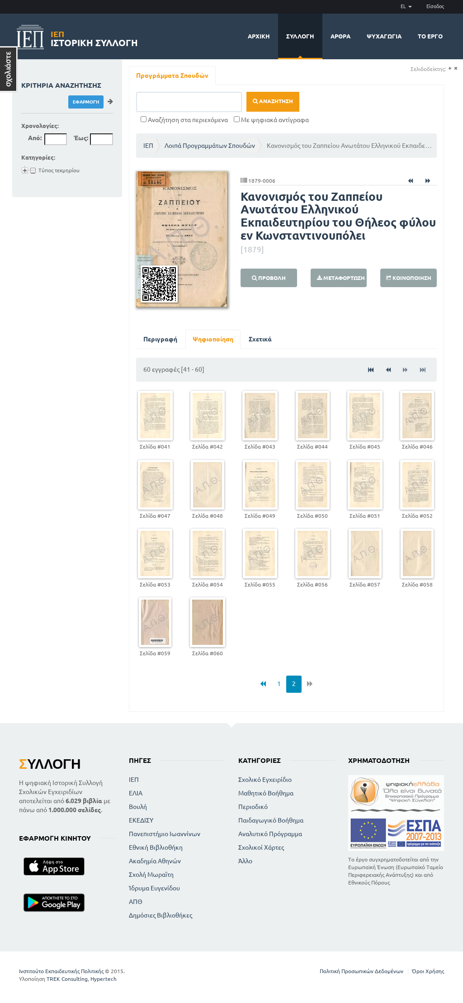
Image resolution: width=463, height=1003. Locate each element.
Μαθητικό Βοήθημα (265, 793)
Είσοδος (435, 6)
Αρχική (259, 36)
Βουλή (138, 806)
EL (404, 6)
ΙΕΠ (148, 145)
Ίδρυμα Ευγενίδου (154, 888)
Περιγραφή (160, 339)
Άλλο (245, 861)
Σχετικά (260, 339)
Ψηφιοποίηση (213, 339)
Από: (35, 138)
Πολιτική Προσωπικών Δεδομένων (361, 971)
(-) (456, 68)
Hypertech (103, 979)
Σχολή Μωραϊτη (151, 874)
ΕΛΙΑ (135, 793)
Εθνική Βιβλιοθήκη (156, 847)
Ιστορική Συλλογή (94, 37)
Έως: (81, 138)
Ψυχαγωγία (384, 36)
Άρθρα (340, 36)
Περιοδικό (253, 806)
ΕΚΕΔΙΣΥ (141, 820)
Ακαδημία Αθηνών (155, 861)
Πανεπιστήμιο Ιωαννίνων (164, 833)
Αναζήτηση (275, 101)
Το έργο (430, 36)
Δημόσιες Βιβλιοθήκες (160, 915)
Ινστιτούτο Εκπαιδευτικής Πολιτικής (61, 971)
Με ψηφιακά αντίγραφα (274, 119)
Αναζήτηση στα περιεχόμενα (187, 119)
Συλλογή (300, 36)
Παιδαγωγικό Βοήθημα (270, 820)
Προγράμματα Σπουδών (172, 75)
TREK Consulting (67, 979)
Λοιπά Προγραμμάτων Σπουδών (210, 145)
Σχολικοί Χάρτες (261, 847)
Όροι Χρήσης (428, 971)
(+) (450, 68)
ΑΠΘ (135, 901)
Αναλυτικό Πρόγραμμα (270, 833)
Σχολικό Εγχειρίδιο (265, 779)
